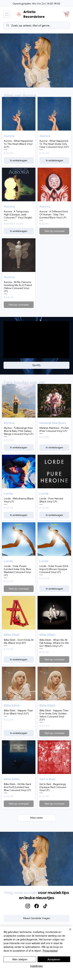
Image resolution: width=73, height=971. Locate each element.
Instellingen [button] (36, 966)
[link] (68, 12)
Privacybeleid (50, 950)
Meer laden (36, 817)
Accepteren (53, 959)
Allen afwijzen (19, 959)
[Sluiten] (68, 931)
